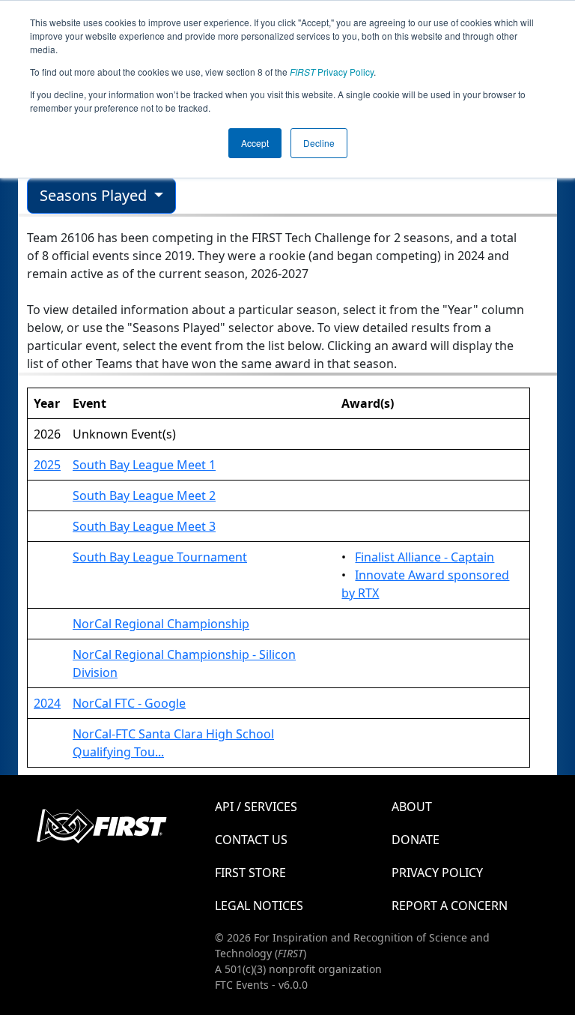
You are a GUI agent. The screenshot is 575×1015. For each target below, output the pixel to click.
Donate (415, 839)
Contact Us (251, 839)
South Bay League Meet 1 (144, 465)
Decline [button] (319, 142)
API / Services (256, 806)
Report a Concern (450, 905)
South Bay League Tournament (160, 557)
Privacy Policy (332, 71)
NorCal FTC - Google (129, 703)
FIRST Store (250, 872)
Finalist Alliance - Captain (424, 557)
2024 (47, 703)
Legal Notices (259, 905)
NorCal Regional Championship (161, 623)
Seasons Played (95, 195)
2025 (47, 465)
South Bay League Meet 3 (144, 526)
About (412, 806)
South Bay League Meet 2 (144, 495)
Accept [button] (255, 142)
